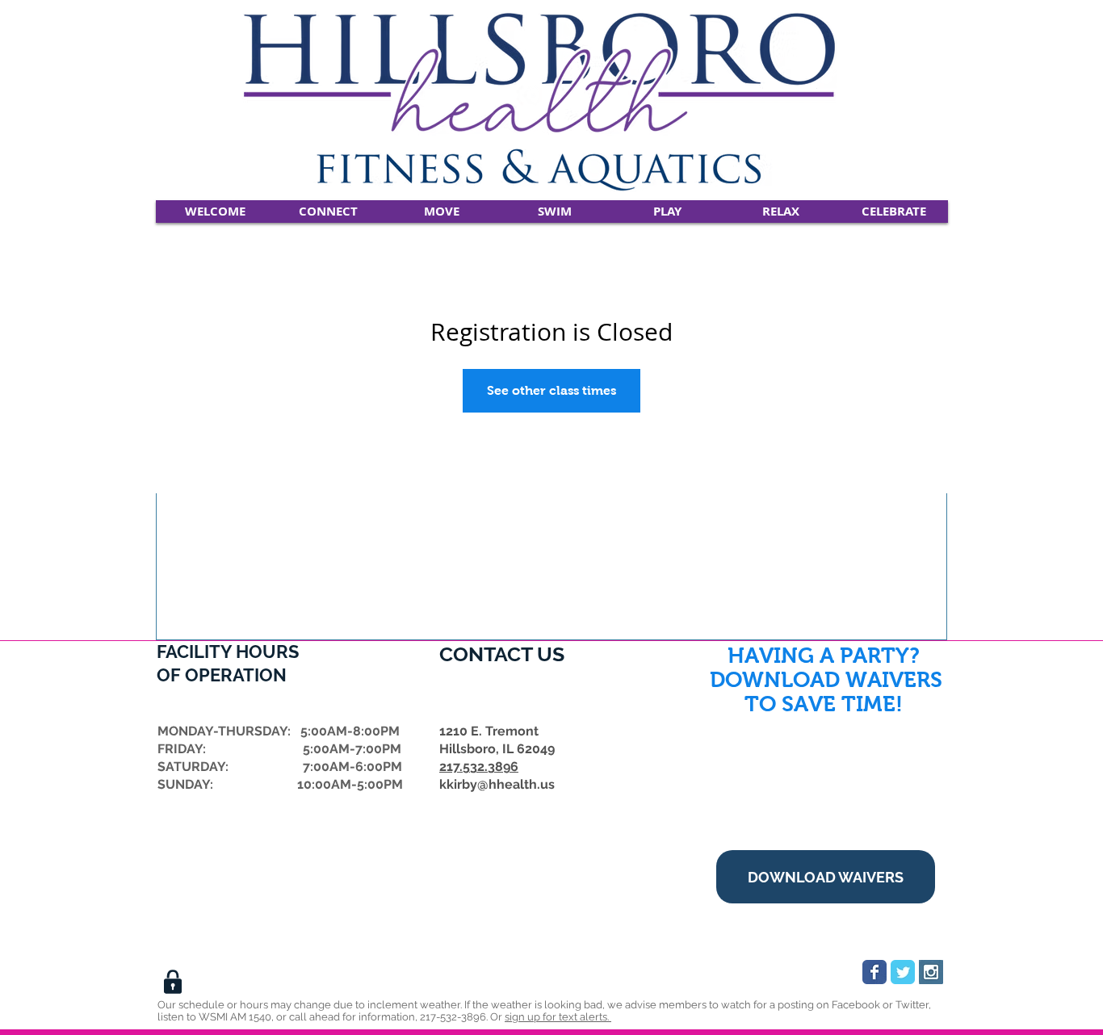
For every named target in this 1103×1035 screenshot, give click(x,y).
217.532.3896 (478, 766)
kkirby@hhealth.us (497, 784)
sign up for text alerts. (558, 1017)
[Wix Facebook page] (874, 972)
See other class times (551, 390)
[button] (328, 211)
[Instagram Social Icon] (931, 972)
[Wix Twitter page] (903, 972)
